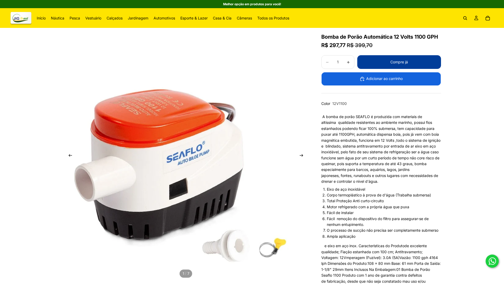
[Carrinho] (488, 18)
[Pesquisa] (465, 18)
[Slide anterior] (69, 156)
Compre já (399, 62)
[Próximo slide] (303, 156)
